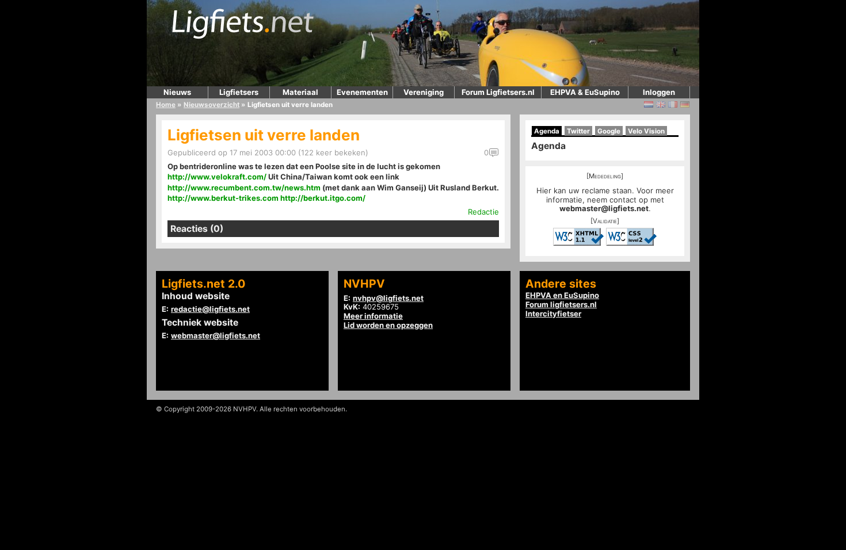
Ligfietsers (238, 92)
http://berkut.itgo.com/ (322, 198)
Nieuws (177, 92)
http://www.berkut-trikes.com (223, 198)
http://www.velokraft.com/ (216, 176)
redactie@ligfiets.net (210, 309)
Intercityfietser (553, 313)
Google (608, 131)
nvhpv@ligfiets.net (388, 298)
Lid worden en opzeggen (388, 325)
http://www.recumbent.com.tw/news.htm (244, 187)
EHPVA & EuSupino (585, 92)
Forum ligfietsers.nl (561, 304)
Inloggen (659, 92)
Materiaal (300, 92)
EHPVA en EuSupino (562, 295)
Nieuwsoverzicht (211, 105)
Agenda (546, 131)
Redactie (483, 211)
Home (166, 105)
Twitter (578, 131)
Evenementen (362, 92)
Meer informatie (373, 315)
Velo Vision (646, 131)
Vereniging (423, 92)
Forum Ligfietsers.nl (498, 92)
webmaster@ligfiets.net (604, 208)
